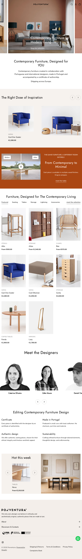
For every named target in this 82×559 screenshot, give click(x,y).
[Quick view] (30, 110)
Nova (14, 487)
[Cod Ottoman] (41, 271)
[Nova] (21, 473)
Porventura (12, 547)
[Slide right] (78, 97)
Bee (57, 246)
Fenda (4, 339)
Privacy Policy (68, 547)
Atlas (31, 246)
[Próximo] (44, 401)
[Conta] (68, 271)
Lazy (30, 339)
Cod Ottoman (34, 293)
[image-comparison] (21, 167)
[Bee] (68, 224)
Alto (3, 246)
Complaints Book (36, 551)
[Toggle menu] (2, 4)
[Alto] (14, 224)
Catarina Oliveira (15, 393)
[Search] (72, 4)
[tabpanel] (41, 276)
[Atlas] (41, 224)
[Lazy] (41, 317)
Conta (58, 293)
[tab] (5, 202)
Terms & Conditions (53, 547)
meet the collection (73, 202)
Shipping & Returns (37, 547)
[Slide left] (72, 97)
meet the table (61, 181)
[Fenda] (14, 317)
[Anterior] (37, 401)
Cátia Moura (47, 393)
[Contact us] (78, 538)
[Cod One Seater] (21, 119)
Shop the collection (37, 48)
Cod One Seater (14, 137)
